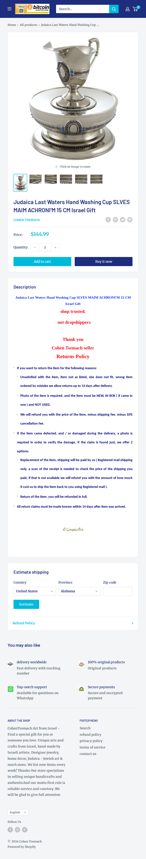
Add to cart (42, 261)
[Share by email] (130, 220)
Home (12, 25)
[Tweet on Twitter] (122, 220)
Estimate (26, 604)
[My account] (127, 9)
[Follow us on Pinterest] (24, 829)
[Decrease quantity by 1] (35, 247)
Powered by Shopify (22, 847)
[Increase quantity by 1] (55, 247)
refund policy (90, 735)
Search (85, 728)
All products (28, 25)
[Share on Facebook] (108, 220)
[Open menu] (9, 8)
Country (19, 582)
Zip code (109, 582)
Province (65, 582)
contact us (88, 754)
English (15, 812)
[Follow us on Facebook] (10, 829)
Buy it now (103, 261)
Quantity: (20, 247)
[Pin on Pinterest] (115, 220)
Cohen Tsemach (26, 220)
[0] (135, 9)
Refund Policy (24, 623)
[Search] (114, 9)
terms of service (92, 747)
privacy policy (91, 741)
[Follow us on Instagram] (17, 829)
